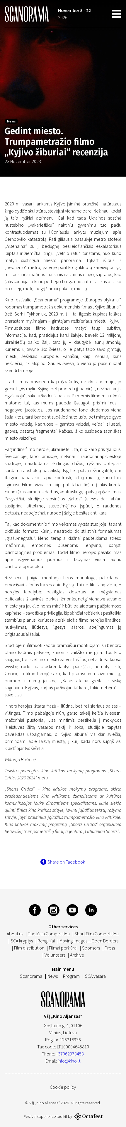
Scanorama (31, 976)
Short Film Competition (96, 934)
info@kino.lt (69, 1061)
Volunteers (55, 955)
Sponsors (91, 948)
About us (15, 934)
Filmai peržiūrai (63, 948)
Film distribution (29, 948)
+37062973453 (70, 1054)
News (11, 121)
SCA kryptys (22, 941)
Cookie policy (63, 1087)
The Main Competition (49, 934)
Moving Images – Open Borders (88, 941)
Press (110, 948)
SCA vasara (95, 976)
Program (71, 976)
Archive (77, 955)
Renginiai (46, 941)
